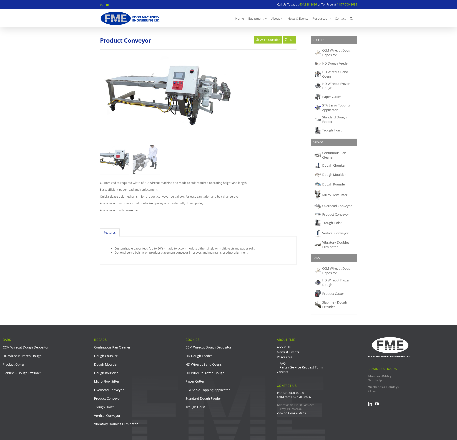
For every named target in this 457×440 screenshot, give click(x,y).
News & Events (288, 352)
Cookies (319, 40)
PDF (290, 40)
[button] (351, 18)
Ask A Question (269, 40)
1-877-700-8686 (300, 397)
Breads (318, 142)
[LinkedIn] (370, 404)
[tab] (110, 232)
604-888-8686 (296, 393)
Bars (316, 258)
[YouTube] (377, 404)
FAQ (283, 363)
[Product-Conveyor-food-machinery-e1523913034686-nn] (191, 98)
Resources (284, 357)
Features (110, 233)
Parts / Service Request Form (301, 367)
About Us (284, 347)
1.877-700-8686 (347, 4)
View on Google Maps (291, 413)
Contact (282, 372)
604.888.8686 (308, 4)
